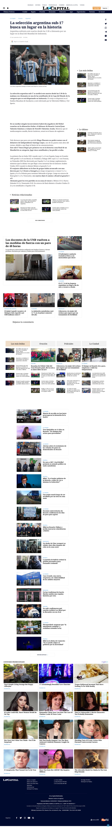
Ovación (42, 11)
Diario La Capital (31, 780)
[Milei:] (42, 481)
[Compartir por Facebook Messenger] (105, 36)
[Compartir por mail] (105, 40)
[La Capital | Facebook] (16, 817)
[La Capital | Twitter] (20, 817)
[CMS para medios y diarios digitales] (95, 820)
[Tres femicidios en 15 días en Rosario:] (42, 432)
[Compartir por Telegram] (105, 31)
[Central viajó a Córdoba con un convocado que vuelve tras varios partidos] (56, 209)
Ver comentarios (40, 220)
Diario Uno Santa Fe (32, 781)
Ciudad (24, 11)
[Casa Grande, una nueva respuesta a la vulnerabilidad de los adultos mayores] (42, 578)
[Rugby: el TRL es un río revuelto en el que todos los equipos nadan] (43, 390)
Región (33, 11)
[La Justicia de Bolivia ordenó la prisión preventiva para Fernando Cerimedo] (42, 562)
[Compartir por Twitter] (105, 23)
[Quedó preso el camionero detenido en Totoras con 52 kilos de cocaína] (68, 375)
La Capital (12, 18)
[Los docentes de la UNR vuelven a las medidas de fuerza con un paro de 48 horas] (29, 263)
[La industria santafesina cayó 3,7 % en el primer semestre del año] (42, 305)
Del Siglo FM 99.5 (85, 780)
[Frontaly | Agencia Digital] (104, 820)
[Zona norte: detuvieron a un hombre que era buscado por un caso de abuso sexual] (68, 382)
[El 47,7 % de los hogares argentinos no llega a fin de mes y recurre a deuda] (69, 278)
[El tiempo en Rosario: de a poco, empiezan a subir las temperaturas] (89, 134)
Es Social (102, 11)
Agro (71, 11)
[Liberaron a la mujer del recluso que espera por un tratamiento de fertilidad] (69, 305)
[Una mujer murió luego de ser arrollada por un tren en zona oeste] (42, 497)
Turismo (92, 11)
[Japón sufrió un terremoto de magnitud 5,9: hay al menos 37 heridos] (89, 149)
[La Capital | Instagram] (24, 817)
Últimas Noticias (9, 11)
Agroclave (29, 785)
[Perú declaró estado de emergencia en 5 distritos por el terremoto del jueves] (89, 142)
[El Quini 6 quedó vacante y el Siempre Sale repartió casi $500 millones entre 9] (15, 305)
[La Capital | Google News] (33, 817)
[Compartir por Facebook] (105, 19)
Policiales (62, 11)
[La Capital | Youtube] (29, 817)
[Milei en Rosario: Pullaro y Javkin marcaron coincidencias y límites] (42, 530)
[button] (4, 8)
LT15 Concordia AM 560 (60, 783)
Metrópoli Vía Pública (32, 789)
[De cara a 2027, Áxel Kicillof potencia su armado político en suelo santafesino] (42, 465)
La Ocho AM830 (58, 780)
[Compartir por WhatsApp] (105, 27)
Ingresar (105, 8)
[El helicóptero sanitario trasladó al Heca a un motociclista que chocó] (69, 248)
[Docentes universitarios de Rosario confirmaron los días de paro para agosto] (42, 513)
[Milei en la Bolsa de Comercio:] (42, 643)
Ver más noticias (41, 654)
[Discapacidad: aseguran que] (42, 627)
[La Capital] (56, 8)
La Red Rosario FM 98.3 (60, 781)
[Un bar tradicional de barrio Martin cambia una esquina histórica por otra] (42, 595)
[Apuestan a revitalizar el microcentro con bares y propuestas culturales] (89, 84)
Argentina (28, 18)
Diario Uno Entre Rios (32, 783)
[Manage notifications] (108, 825)
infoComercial (30, 787)
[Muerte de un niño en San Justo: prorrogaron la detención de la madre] (42, 416)
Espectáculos (81, 11)
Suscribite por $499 (96, 8)
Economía (52, 11)
